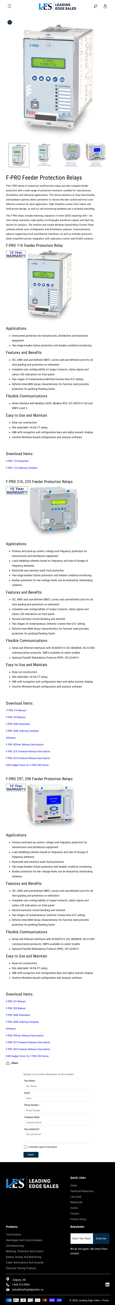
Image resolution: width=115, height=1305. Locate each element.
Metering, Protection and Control (24, 1251)
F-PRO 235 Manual (16, 717)
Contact (74, 1213)
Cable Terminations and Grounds (24, 1262)
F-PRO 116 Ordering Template (21, 467)
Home (73, 1185)
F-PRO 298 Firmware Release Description (28, 1049)
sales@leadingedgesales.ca (27, 1289)
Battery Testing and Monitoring (23, 1257)
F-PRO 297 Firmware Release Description (28, 1042)
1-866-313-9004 (21, 1284)
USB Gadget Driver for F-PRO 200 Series (27, 765)
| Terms (105, 1300)
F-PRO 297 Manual (16, 1001)
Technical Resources (82, 1191)
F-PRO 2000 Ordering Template (22, 730)
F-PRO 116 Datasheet (17, 460)
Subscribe (101, 1238)
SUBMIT (31, 1155)
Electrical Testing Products (21, 1268)
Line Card (75, 1196)
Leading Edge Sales (89, 1300)
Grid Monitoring (15, 1245)
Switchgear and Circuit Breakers (24, 1240)
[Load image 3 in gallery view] (70, 155)
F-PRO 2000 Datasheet (18, 723)
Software (11, 737)
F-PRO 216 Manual (16, 710)
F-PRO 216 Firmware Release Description (28, 751)
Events (74, 1207)
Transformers (13, 1234)
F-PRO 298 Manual (16, 1008)
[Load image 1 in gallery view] (19, 155)
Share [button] (14, 1062)
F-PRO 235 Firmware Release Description (28, 758)
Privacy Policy (78, 1219)
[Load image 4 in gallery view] (96, 155)
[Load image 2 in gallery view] (44, 155)
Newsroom (76, 1202)
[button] (9, 6)
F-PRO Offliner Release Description (25, 744)
